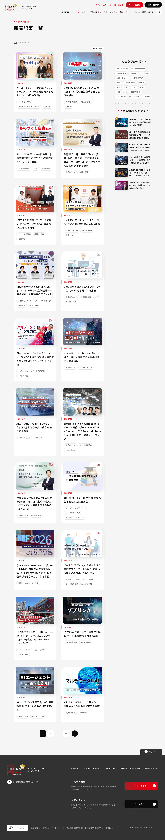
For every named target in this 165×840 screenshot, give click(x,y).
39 (66, 733)
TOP (15, 42)
